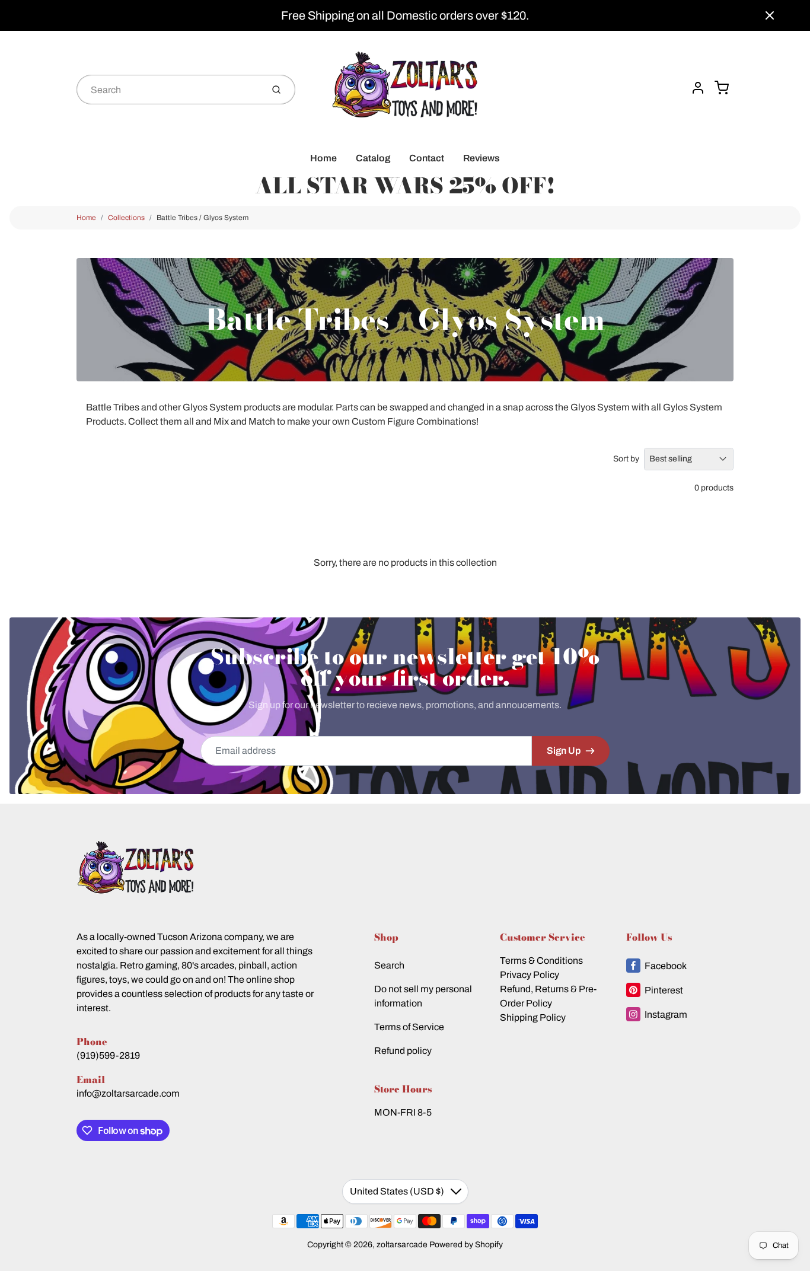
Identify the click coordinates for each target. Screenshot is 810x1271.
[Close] (770, 15)
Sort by (626, 458)
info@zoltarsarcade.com (128, 1093)
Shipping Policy (533, 1017)
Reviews (481, 158)
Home (323, 158)
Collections (126, 218)
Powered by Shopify (466, 1244)
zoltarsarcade (402, 1244)
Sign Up (564, 751)
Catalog (373, 158)
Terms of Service (409, 1027)
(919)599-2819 (108, 1055)
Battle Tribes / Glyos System (202, 218)
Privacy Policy (529, 975)
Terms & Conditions (541, 960)
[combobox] (168, 89)
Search (389, 965)
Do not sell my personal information (423, 996)
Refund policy (403, 1051)
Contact (426, 158)
